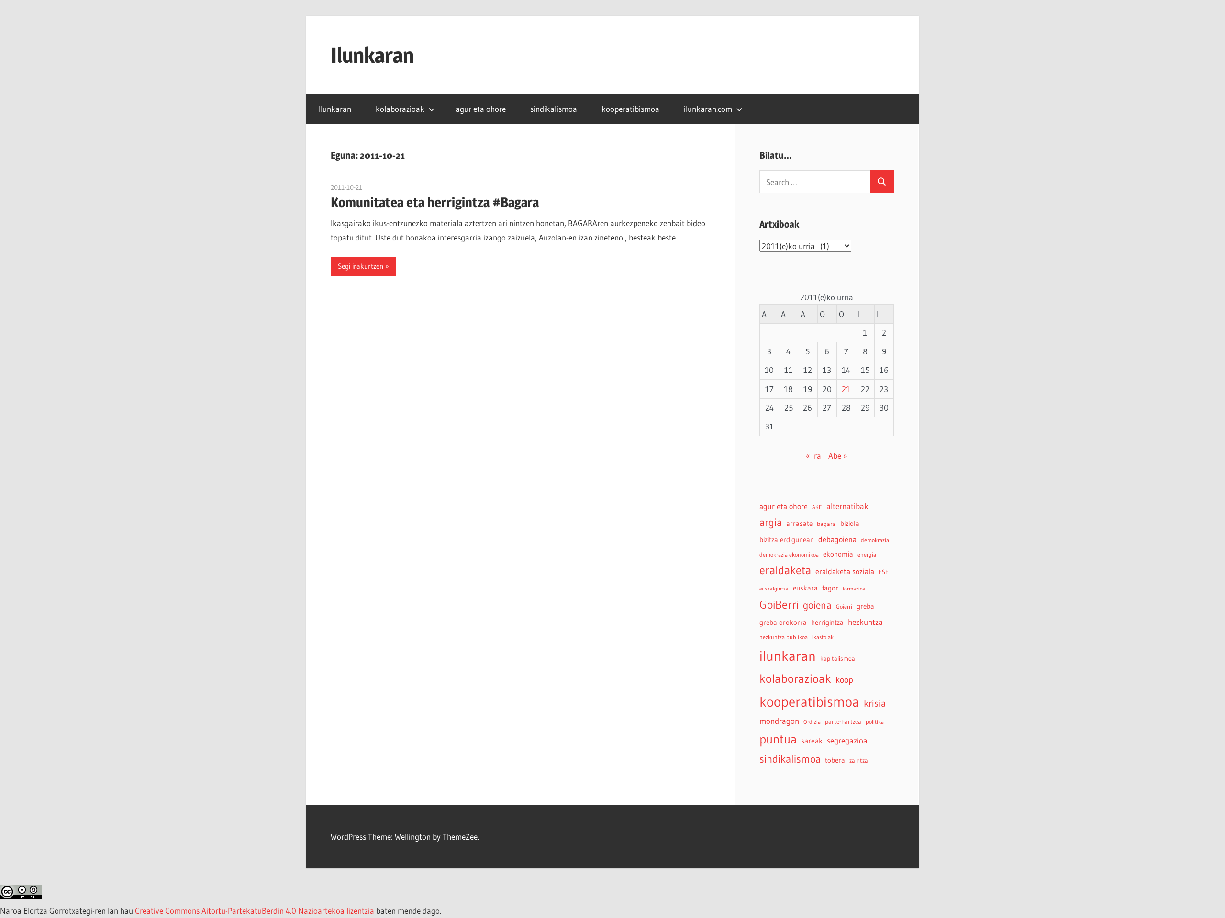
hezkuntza (865, 622)
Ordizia (812, 721)
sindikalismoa (553, 109)
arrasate (799, 523)
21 (846, 389)
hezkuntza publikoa (783, 637)
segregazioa (847, 740)
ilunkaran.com (708, 109)
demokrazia (875, 540)
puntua (778, 739)
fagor (830, 588)
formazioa (854, 589)
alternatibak (847, 506)
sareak (812, 740)
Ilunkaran (372, 55)
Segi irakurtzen (360, 266)
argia (770, 522)
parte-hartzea (843, 722)
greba (865, 606)
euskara (805, 588)
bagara (826, 524)
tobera (835, 760)
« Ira (813, 455)
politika (875, 721)
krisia (875, 703)
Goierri (844, 606)
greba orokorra (783, 622)
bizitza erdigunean (786, 540)
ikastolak (823, 637)
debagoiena (837, 539)
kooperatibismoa (630, 109)
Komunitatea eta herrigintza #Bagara (435, 202)
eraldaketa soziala (844, 571)
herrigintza (827, 622)
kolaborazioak (400, 109)
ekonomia (838, 553)
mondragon (779, 721)
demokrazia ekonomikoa (789, 554)
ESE (884, 572)
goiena (817, 605)
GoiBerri (779, 605)
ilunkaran (787, 656)
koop (844, 679)
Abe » (837, 455)
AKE (817, 507)
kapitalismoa (837, 659)
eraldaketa (785, 570)
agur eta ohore (481, 109)
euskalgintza (774, 589)
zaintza (858, 760)
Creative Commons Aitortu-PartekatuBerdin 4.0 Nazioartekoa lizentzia (254, 911)
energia (867, 554)
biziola (849, 523)
